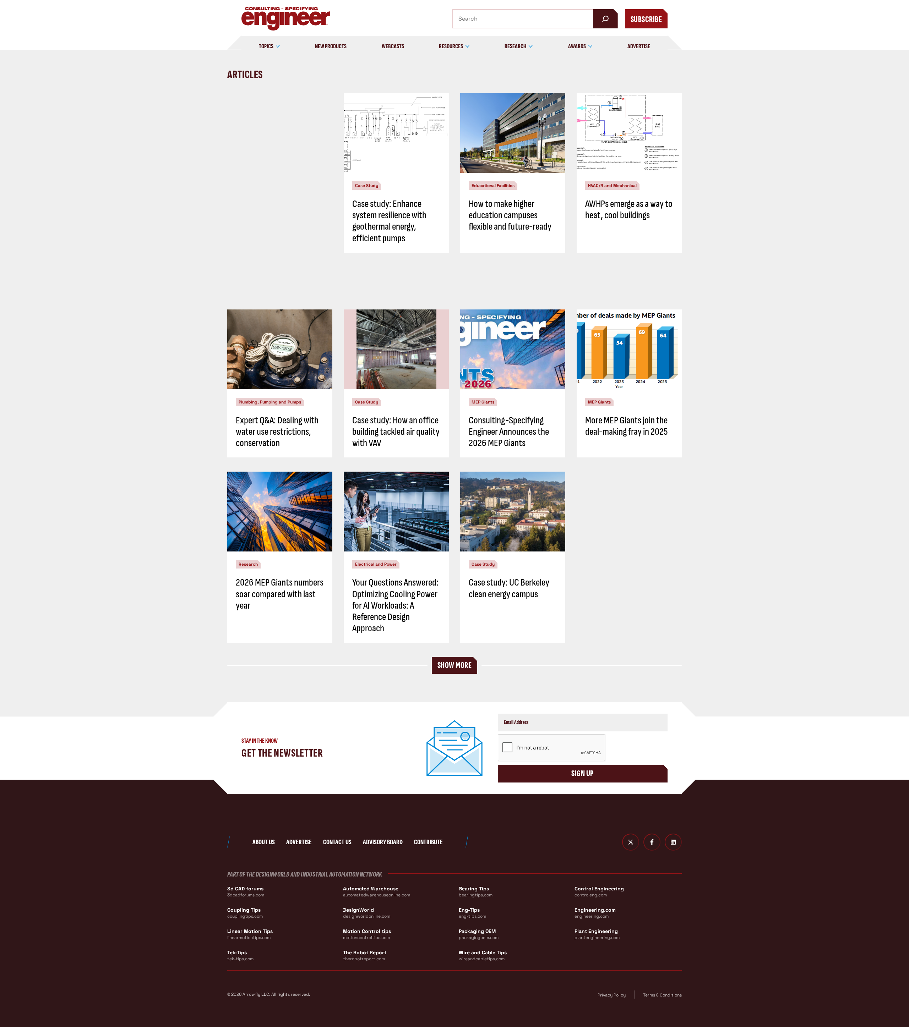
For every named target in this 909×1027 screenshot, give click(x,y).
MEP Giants (483, 402)
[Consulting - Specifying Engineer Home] (285, 19)
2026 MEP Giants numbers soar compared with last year (279, 594)
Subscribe (646, 19)
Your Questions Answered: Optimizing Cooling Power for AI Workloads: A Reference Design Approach (395, 605)
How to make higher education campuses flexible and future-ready (510, 215)
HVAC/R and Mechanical (612, 185)
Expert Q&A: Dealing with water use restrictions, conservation (277, 431)
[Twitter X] (630, 842)
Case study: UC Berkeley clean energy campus (509, 588)
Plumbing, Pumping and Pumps (270, 402)
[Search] (605, 18)
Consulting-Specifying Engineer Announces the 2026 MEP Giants (509, 431)
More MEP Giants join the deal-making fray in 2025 (626, 426)
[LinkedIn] (673, 842)
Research (248, 564)
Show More (454, 665)
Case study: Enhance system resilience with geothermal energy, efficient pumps (389, 221)
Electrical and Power (376, 564)
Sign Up (582, 773)
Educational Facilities (493, 185)
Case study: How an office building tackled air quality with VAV (396, 431)
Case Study (366, 185)
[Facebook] (651, 842)
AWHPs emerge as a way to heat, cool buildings (629, 209)
